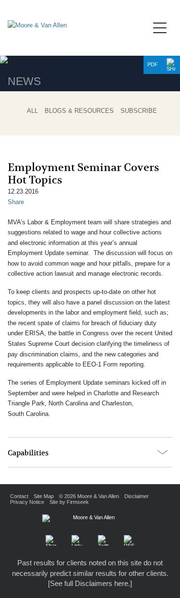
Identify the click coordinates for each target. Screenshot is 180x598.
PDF (152, 64)
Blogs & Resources (79, 110)
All (32, 110)
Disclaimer (136, 496)
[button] (171, 65)
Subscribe (138, 110)
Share (16, 202)
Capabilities (28, 453)
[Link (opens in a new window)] (77, 540)
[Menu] (162, 26)
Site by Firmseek (69, 502)
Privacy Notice (27, 502)
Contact (19, 496)
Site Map (44, 496)
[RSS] (129, 540)
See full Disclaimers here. (90, 583)
